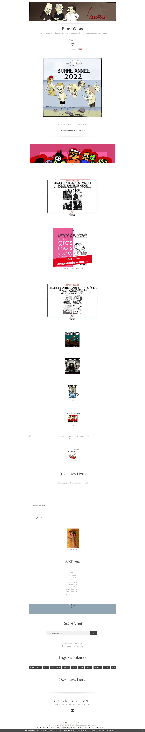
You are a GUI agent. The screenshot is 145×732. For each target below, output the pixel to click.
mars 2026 (72, 582)
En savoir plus (109, 730)
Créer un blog (68, 723)
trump (81, 667)
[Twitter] (68, 29)
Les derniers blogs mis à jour (56, 725)
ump (113, 667)
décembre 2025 (72, 589)
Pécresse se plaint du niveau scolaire (95, 33)
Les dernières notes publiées (73, 725)
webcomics (72, 483)
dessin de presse (35, 667)
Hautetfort (77, 723)
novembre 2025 (72, 591)
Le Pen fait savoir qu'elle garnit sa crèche (54, 33)
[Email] (81, 29)
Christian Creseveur (72, 700)
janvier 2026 (72, 587)
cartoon (106, 667)
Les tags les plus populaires (89, 725)
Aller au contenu (7, 2)
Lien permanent (65, 125)
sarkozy (89, 667)
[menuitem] (55, 33)
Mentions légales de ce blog (58, 727)
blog (108, 727)
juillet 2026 (72, 573)
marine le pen (55, 667)
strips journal (82, 483)
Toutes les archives (73, 595)
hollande (65, 667)
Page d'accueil (75, 33)
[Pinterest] (74, 29)
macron (74, 667)
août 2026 (73, 570)
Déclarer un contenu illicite (42, 727)
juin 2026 (72, 575)
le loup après (62, 483)
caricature (98, 667)
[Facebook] (63, 29)
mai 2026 (72, 577)
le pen (46, 667)
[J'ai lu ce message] (143, 730)
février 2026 (72, 584)
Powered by (37, 517)
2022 (73, 44)
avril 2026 (72, 580)
